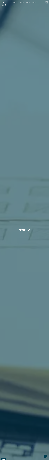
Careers (46, 1)
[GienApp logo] (3, 4)
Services (22, 2)
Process (28, 2)
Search (46, 3)
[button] (45, 456)
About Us (34, 2)
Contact (46, 2)
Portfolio (15, 2)
